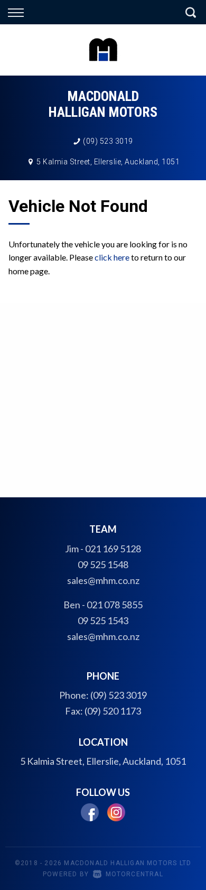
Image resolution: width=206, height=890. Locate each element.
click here (112, 257)
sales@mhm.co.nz (103, 580)
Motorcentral (134, 874)
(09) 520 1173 (113, 711)
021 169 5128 (113, 548)
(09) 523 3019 (108, 141)
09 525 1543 (103, 620)
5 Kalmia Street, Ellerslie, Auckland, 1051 (108, 161)
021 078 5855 (115, 604)
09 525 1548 (103, 564)
